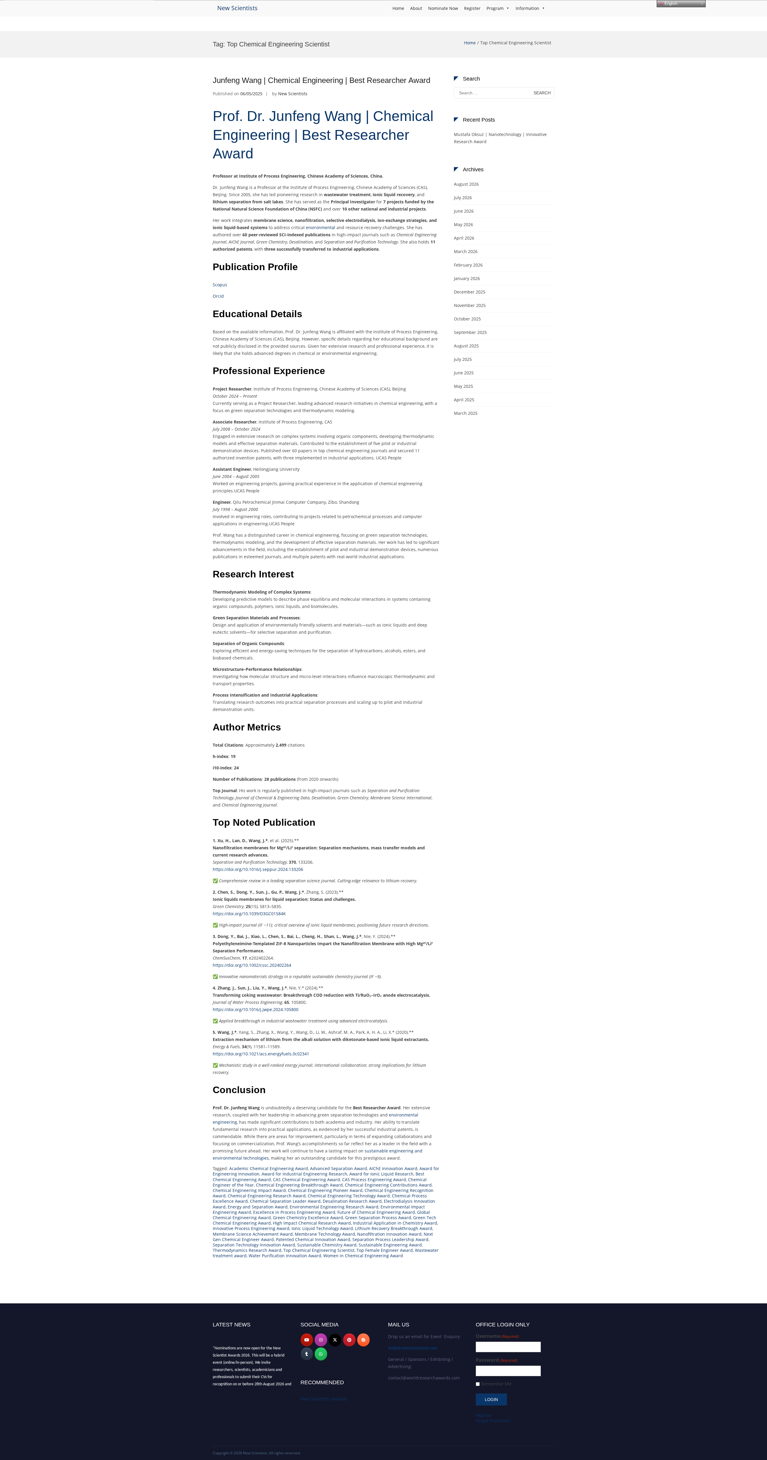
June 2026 (464, 211)
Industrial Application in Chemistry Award (395, 1223)
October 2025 (467, 319)
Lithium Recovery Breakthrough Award (393, 1228)
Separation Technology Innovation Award (254, 1245)
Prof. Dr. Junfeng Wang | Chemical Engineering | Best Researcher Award (323, 134)
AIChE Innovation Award (393, 1168)
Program (495, 8)
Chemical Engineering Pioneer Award (325, 1190)
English (670, 3)
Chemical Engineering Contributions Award (388, 1185)
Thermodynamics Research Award (247, 1250)
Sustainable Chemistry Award (327, 1245)
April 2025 (464, 400)
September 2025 (470, 332)
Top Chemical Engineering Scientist (318, 1250)
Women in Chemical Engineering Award (363, 1255)
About (416, 8)
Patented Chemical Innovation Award (313, 1239)
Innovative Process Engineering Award (251, 1228)
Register (472, 8)
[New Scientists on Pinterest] (349, 1339)
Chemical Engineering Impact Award (249, 1190)
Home (398, 8)
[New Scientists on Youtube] (307, 1339)
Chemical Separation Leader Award (285, 1201)
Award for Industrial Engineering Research (304, 1174)
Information (527, 8)
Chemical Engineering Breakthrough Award (299, 1185)
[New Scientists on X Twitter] (335, 1339)
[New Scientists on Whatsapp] (321, 1354)
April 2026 (464, 238)
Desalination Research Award (352, 1201)
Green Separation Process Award (378, 1217)
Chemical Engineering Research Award (267, 1196)
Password (496, 1360)
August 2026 (466, 184)
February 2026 (468, 265)
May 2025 (463, 386)
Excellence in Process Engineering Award (294, 1212)
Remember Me (496, 1384)
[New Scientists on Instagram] (321, 1339)
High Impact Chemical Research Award (312, 1223)
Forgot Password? (493, 1420)
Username (497, 1336)
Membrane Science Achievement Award (253, 1234)
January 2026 (467, 278)
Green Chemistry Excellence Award (308, 1217)
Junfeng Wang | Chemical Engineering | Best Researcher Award (321, 80)
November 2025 (470, 305)
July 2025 (463, 359)
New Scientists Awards (324, 1399)
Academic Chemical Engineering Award (268, 1168)
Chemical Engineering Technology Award (349, 1196)
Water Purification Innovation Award (285, 1255)
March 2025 (466, 413)
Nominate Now (443, 8)
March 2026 (466, 251)
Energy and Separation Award (258, 1207)
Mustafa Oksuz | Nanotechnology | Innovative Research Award (500, 137)
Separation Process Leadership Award (390, 1239)
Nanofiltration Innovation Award (389, 1234)
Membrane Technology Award (325, 1234)
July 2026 (463, 197)
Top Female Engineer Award (385, 1250)
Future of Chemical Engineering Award (376, 1212)
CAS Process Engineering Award (374, 1179)
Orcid (218, 296)
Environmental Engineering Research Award (334, 1207)
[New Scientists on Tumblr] (307, 1354)
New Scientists (237, 8)
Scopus (220, 285)
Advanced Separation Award (338, 1168)
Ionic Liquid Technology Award (322, 1228)
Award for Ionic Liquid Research (381, 1174)
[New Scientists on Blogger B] (363, 1339)
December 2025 (469, 292)
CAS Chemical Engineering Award (306, 1179)
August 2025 (466, 346)
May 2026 (463, 224)
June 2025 (464, 373)
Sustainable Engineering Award (390, 1245)
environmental (320, 227)
